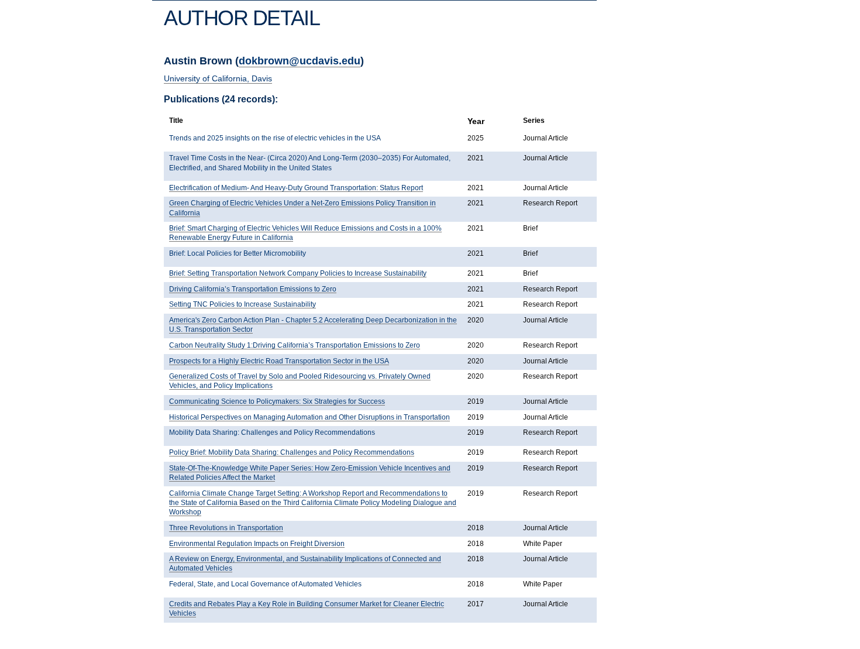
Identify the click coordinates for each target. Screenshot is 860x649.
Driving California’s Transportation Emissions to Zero (252, 289)
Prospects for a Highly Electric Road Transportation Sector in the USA (279, 361)
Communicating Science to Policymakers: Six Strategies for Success (277, 401)
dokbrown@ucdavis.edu (299, 61)
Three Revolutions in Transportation (226, 527)
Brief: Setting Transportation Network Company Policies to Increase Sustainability (297, 273)
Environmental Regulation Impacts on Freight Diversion (257, 543)
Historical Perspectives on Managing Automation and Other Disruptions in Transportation (309, 417)
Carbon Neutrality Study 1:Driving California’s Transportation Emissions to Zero (294, 345)
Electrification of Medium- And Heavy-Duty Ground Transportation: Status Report (296, 187)
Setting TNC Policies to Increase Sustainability (242, 304)
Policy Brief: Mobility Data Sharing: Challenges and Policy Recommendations (291, 452)
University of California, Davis (218, 78)
